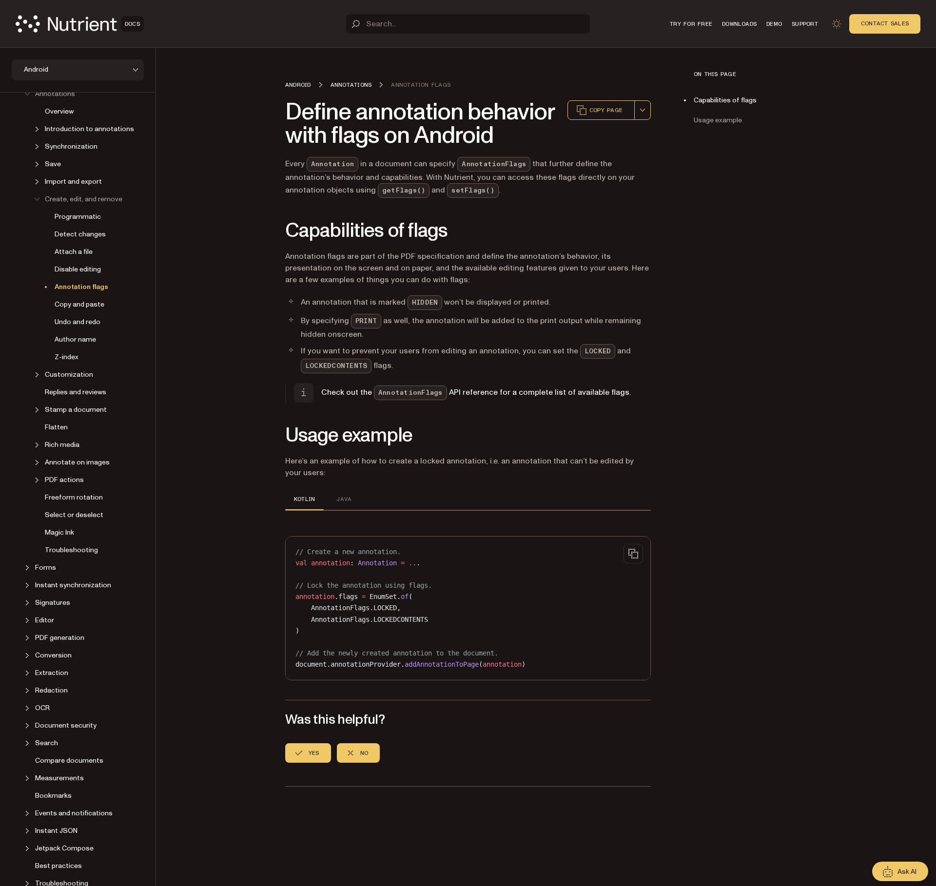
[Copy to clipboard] (633, 553)
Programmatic (78, 216)
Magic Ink (59, 532)
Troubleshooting (71, 550)
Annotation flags (81, 286)
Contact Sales (885, 23)
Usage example (718, 120)
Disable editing (78, 269)
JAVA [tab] (343, 499)
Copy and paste (79, 304)
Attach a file (74, 251)
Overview (59, 111)
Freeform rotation (74, 497)
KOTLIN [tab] (304, 499)
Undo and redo (77, 322)
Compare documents (69, 760)
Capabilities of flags (725, 100)
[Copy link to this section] (271, 231)
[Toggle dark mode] (836, 24)
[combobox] (642, 110)
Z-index (66, 357)
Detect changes (80, 234)
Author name (75, 339)
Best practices (58, 865)
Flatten (56, 427)
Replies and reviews (75, 392)
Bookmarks (53, 795)
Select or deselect (74, 515)
